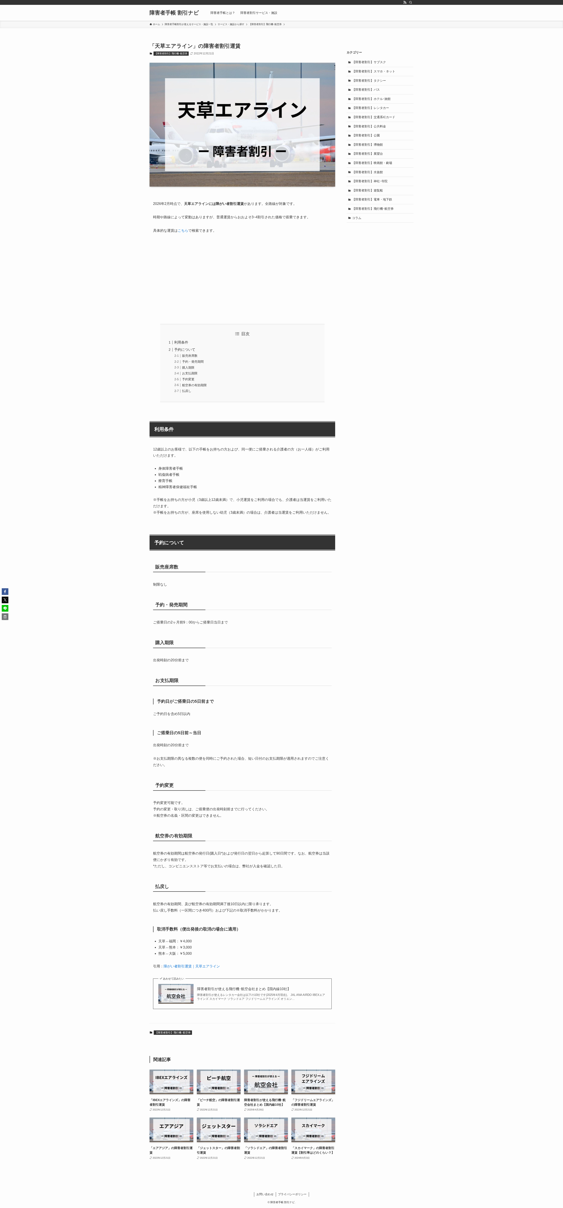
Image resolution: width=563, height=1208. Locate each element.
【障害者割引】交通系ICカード (373, 117)
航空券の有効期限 (194, 385)
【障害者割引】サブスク (369, 62)
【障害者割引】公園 (366, 135)
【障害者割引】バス (366, 89)
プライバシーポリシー (292, 1194)
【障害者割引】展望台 (367, 153)
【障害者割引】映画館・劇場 (372, 163)
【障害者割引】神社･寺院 (370, 181)
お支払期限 (189, 373)
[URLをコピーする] (5, 616)
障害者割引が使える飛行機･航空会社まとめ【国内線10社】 (244, 989)
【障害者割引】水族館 (367, 172)
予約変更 (188, 379)
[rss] (405, 2)
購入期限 (188, 367)
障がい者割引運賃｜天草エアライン (192, 966)
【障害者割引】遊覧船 (367, 190)
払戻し (186, 391)
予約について (184, 349)
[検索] (410, 2)
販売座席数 (189, 355)
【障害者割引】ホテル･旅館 (371, 99)
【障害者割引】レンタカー (370, 108)
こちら (183, 230)
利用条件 (181, 342)
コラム (356, 218)
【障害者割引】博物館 (367, 144)
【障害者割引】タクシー (369, 80)
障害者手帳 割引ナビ (174, 12)
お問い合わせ (265, 1194)
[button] (5, 591)
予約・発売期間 (193, 361)
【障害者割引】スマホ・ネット (373, 71)
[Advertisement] (242, 279)
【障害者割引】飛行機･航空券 (171, 53)
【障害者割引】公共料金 (369, 126)
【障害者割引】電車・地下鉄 (372, 199)
